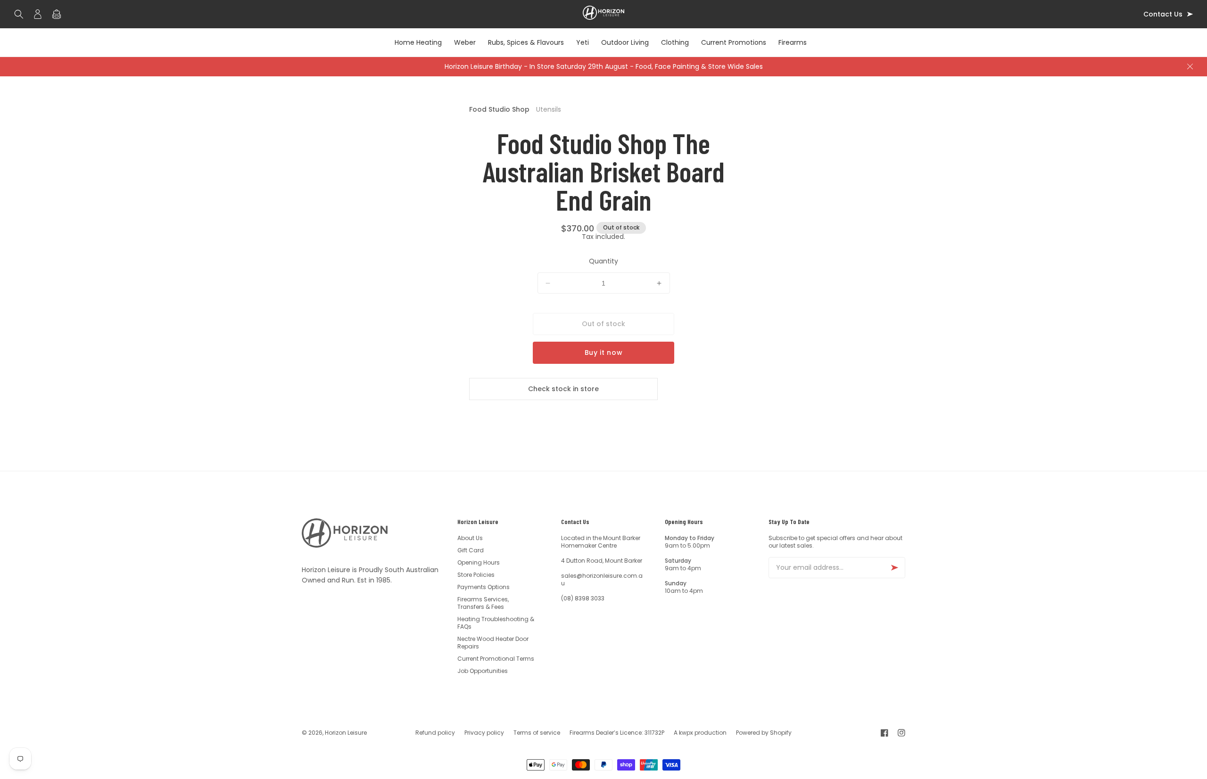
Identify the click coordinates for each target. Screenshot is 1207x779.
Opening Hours (478, 562)
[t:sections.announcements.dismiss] (1190, 66)
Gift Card (470, 550)
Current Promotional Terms (495, 659)
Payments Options (483, 587)
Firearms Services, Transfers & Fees (483, 603)
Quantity (603, 261)
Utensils (548, 109)
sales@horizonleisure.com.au (602, 579)
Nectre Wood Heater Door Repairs (493, 642)
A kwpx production (700, 733)
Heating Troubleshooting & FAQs (495, 623)
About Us (470, 538)
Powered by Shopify (764, 733)
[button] (21, 14)
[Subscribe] (894, 567)
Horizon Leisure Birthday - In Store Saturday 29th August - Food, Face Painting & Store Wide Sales (604, 66)
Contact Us (1162, 14)
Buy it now (604, 352)
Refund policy (435, 733)
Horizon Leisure (346, 733)
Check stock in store (563, 389)
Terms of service (536, 733)
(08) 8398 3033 (582, 598)
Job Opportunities (482, 671)
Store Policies (476, 575)
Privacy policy (484, 733)
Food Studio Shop (499, 109)
